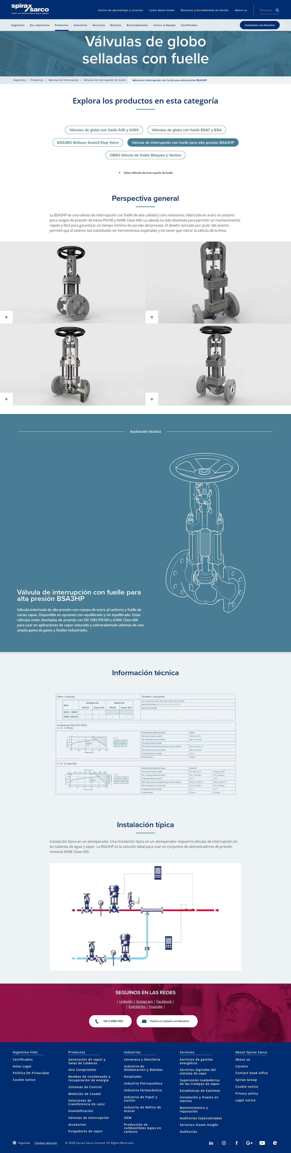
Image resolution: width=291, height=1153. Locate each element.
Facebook (164, 1001)
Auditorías (188, 1132)
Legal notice (245, 1100)
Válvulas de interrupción (64, 80)
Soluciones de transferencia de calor (86, 1102)
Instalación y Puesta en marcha (199, 1099)
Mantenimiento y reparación (194, 1109)
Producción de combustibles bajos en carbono (142, 1128)
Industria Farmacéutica (143, 1090)
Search (277, 10)
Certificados (23, 1059)
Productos (37, 80)
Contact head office (251, 1073)
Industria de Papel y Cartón (140, 1099)
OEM (127, 1118)
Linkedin (126, 1001)
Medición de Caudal (84, 1094)
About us (242, 1059)
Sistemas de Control (85, 1087)
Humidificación (80, 1111)
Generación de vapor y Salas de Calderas (87, 1061)
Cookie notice (24, 1080)
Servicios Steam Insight (199, 1125)
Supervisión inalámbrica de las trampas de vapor (200, 1082)
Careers (241, 1066)
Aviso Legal (22, 1066)
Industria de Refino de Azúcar (142, 1109)
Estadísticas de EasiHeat (200, 1091)
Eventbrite (137, 1006)
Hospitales (133, 1076)
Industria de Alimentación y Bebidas (143, 1068)
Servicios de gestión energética (196, 1061)
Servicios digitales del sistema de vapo (198, 1071)
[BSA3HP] (73, 283)
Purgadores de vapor (85, 1131)
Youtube (156, 1006)
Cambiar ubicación (46, 1143)
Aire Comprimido (82, 1070)
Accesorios (77, 1124)
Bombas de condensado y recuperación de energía (89, 1078)
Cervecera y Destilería (142, 1059)
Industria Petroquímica (143, 1083)
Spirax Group (246, 1080)
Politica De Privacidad (31, 1073)
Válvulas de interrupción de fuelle (105, 80)
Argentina (19, 80)
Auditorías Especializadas (201, 1118)
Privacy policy (246, 1093)
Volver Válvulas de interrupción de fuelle (148, 173)
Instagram (145, 1001)
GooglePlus (249, 1143)
